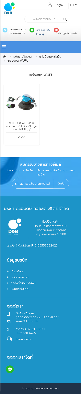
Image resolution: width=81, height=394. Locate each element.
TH (72, 5)
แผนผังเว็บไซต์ (20, 289)
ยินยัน (60, 183)
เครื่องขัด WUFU (17, 60)
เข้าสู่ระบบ (60, 5)
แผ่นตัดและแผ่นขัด (50, 56)
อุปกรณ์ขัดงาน (22, 56)
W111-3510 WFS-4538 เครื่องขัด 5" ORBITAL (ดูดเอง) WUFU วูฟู (21, 126)
